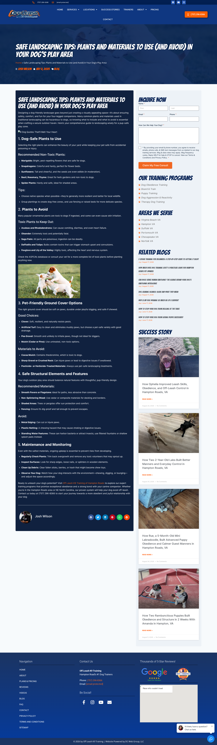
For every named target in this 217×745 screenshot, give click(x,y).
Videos (23, 693)
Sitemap (23, 727)
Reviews (23, 687)
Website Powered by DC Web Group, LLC (124, 741)
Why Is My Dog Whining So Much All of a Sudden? (159, 300)
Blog (56, 69)
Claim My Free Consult (155, 165)
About (140, 9)
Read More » (147, 399)
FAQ (21, 704)
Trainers (128, 9)
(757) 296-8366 (94, 680)
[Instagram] (184, 2)
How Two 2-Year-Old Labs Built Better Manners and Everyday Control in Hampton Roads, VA (166, 463)
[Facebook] (173, 2)
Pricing (155, 9)
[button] (91, 517)
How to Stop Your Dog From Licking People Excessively (161, 317)
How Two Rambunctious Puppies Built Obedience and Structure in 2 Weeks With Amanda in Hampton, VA (168, 619)
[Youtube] (178, 2)
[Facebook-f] (84, 702)
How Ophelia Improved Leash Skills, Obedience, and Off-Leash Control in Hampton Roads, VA (165, 388)
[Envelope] (109, 702)
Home (60, 9)
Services (72, 9)
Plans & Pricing (28, 681)
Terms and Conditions (31, 721)
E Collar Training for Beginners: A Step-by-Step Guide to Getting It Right (169, 259)
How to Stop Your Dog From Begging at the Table (159, 309)
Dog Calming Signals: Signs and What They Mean (158, 292)
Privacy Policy (161, 158)
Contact (108, 19)
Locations (89, 9)
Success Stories (110, 9)
